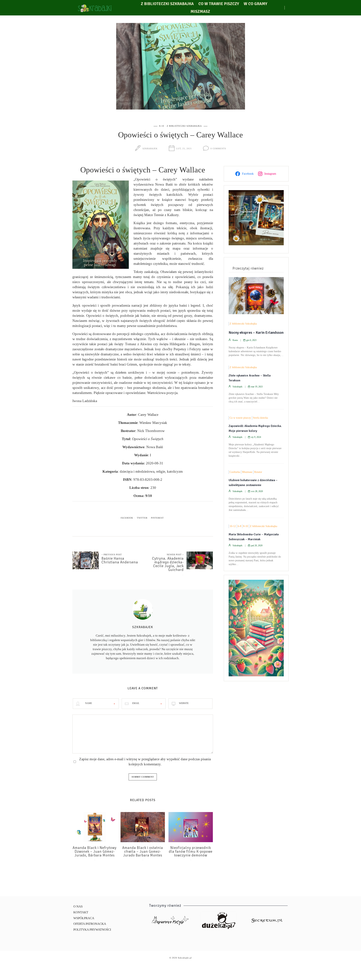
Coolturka (235, 472)
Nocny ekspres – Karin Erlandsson (256, 332)
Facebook (127, 518)
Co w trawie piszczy (218, 3)
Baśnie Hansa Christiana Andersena (120, 560)
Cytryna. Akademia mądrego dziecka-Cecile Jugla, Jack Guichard (168, 564)
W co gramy (255, 3)
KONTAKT (80, 912)
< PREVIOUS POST (112, 554)
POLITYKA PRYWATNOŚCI (92, 929)
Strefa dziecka (260, 417)
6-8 (239, 526)
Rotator (258, 472)
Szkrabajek (150, 148)
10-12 (233, 526)
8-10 (161, 126)
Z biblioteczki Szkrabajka (167, 3)
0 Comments (218, 148)
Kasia (235, 340)
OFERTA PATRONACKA (89, 924)
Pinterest (157, 518)
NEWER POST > (175, 554)
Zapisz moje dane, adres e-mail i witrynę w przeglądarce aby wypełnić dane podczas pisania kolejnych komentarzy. (145, 761)
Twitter (142, 518)
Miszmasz (200, 11)
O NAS (78, 906)
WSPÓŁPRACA (83, 918)
